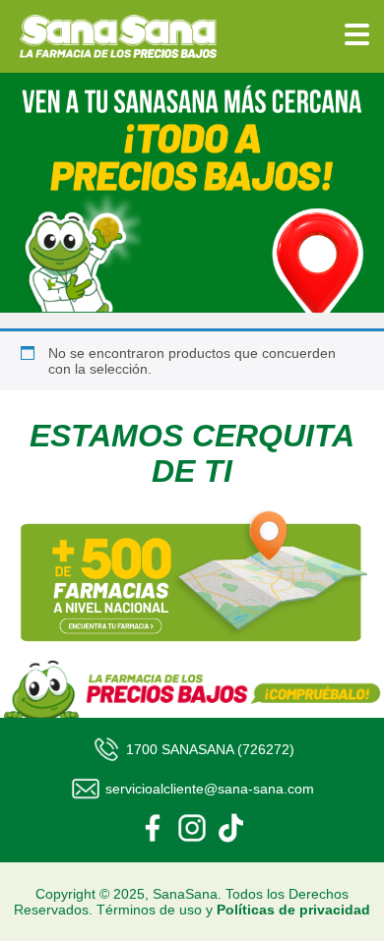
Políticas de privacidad (293, 909)
